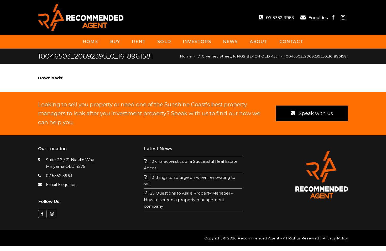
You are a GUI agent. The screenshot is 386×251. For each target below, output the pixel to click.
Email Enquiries (61, 184)
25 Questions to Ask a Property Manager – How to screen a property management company (188, 200)
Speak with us (316, 113)
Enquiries (318, 17)
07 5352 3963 (280, 17)
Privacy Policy (335, 238)
